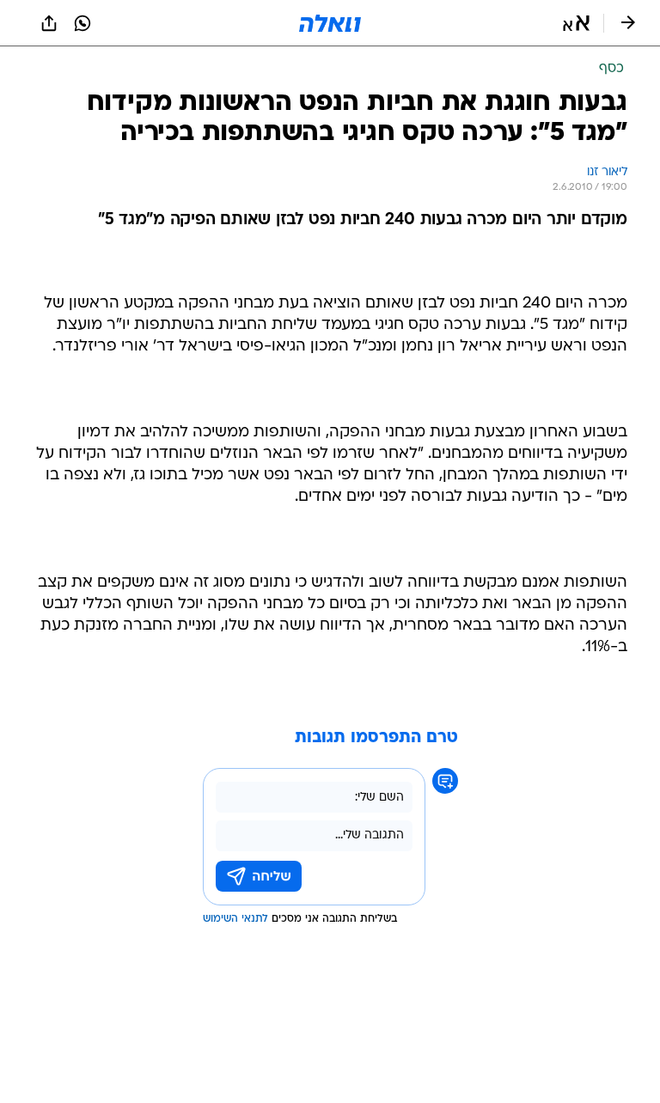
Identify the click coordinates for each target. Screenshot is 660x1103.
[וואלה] (330, 23)
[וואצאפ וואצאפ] (82, 23)
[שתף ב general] (49, 23)
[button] (576, 23)
